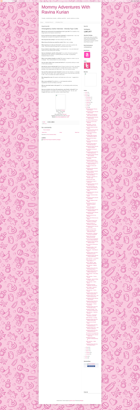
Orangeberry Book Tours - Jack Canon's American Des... (92, 296)
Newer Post (44, 132)
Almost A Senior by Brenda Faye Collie (91, 133)
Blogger (81, 400)
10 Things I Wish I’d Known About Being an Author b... (91, 136)
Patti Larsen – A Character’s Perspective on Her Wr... (91, 315)
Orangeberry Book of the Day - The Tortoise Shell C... (92, 345)
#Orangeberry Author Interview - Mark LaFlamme (92, 155)
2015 (86, 92)
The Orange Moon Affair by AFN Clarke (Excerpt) (91, 144)
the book (64, 114)
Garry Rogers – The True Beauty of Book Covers (91, 125)
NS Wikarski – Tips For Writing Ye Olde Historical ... (92, 280)
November (88, 98)
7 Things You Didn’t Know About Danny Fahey (91, 231)
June (87, 107)
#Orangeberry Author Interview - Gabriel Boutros (92, 118)
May (87, 347)
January (88, 354)
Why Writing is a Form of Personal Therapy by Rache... (91, 204)
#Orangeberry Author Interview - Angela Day (92, 335)
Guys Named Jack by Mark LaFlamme (91, 158)
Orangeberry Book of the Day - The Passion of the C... (92, 269)
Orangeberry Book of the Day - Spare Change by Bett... (92, 293)
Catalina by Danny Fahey (91, 229)
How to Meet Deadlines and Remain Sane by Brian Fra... (92, 187)
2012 (86, 356)
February (88, 352)
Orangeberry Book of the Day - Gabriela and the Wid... (92, 320)
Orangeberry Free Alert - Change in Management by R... (92, 338)
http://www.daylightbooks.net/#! (62, 117)
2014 (86, 94)
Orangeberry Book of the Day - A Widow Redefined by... (92, 271)
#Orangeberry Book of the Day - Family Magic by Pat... (92, 152)
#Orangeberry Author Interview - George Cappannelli (92, 256)
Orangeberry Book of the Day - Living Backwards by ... (92, 325)
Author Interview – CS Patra (91, 317)
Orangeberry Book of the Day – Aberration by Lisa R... (92, 253)
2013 (86, 95)
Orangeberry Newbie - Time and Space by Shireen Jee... (92, 310)
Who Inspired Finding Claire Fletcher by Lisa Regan (91, 221)
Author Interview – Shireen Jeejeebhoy (91, 304)
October (88, 100)
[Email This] (48, 122)
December (88, 97)
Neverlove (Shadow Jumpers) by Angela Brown (92, 172)
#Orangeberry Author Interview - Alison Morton (92, 112)
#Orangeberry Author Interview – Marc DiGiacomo (92, 184)
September (88, 102)
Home (41, 22)
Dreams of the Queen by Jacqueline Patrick (91, 207)
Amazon (63, 110)
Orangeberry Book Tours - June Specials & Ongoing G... (92, 328)
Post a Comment (46, 129)
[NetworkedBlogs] (91, 363)
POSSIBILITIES (59, 22)
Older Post (77, 132)
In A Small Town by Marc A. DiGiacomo (91, 182)
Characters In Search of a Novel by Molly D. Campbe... (92, 161)
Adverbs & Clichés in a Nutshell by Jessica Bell (91, 224)
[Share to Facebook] (52, 122)
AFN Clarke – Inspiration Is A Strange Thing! (91, 177)
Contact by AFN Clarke (90, 179)
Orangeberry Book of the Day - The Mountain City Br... (92, 307)
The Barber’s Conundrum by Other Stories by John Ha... (92, 115)
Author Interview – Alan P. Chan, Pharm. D (91, 260)
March (87, 350)
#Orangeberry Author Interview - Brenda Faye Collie (92, 130)
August (87, 104)
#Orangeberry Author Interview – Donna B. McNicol (92, 147)
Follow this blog (91, 366)
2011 (86, 357)
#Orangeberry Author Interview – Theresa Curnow (92, 242)
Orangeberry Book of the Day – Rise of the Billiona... (92, 174)
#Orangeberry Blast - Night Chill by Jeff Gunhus (91, 248)
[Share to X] (51, 122)
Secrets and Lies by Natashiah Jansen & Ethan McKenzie (92, 239)
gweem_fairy (72, 400)
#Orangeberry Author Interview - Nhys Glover (92, 193)
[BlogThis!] (49, 122)
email (68, 115)
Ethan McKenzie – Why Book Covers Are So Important (91, 234)
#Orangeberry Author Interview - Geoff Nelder (92, 198)
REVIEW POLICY (49, 22)
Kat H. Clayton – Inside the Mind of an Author (91, 288)
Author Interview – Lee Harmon (92, 258)
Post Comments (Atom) (51, 134)
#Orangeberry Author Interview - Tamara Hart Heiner (92, 163)
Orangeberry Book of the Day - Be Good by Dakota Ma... (92, 302)
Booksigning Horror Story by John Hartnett (91, 109)
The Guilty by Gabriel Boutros (92, 120)
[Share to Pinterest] (53, 122)
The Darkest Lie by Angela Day (92, 333)
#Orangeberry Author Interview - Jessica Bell (92, 227)
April (87, 348)
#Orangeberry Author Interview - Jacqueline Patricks (92, 210)
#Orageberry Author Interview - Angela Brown (92, 169)
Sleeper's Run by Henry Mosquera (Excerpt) (90, 237)
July (87, 105)
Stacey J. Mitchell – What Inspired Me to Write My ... (91, 263)
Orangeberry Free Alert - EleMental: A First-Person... (92, 285)
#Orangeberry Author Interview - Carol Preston (92, 213)
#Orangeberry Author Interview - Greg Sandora (92, 299)
